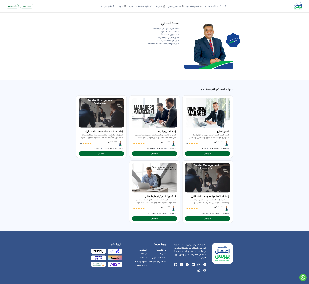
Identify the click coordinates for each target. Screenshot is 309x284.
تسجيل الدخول (26, 6)
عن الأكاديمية (161, 250)
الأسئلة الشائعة (141, 265)
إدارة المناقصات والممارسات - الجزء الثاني (210, 196)
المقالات (144, 254)
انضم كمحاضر (12, 6)
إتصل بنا (163, 254)
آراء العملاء (142, 258)
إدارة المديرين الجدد (167, 131)
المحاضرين (143, 250)
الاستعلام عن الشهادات (157, 262)
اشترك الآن (207, 153)
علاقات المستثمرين (159, 258)
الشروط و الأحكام (141, 262)
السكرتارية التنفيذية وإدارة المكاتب (160, 196)
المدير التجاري (223, 131)
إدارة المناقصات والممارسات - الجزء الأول (104, 131)
